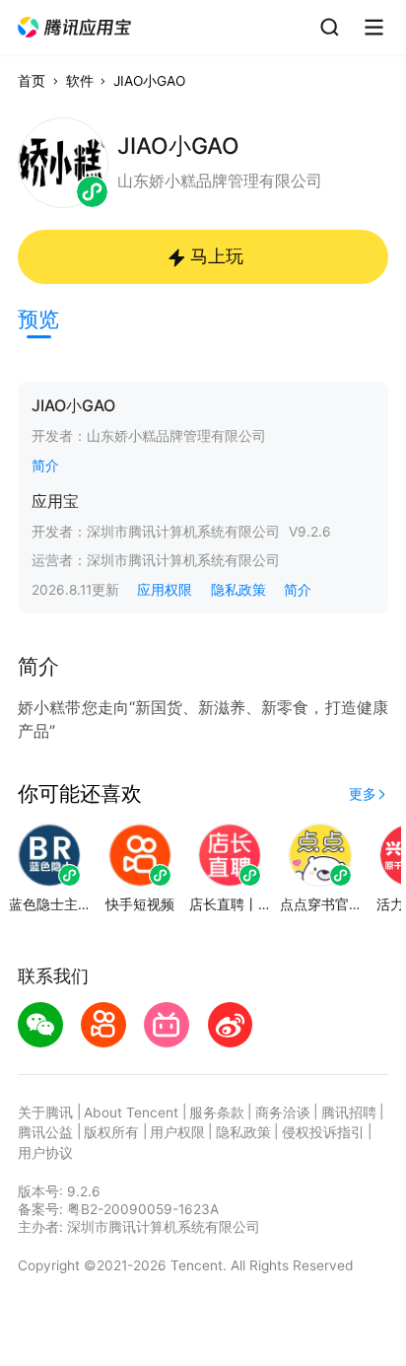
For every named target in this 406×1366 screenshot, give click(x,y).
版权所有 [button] (111, 1132)
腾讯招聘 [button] (348, 1112)
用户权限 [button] (177, 1132)
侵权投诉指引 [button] (323, 1132)
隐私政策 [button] (238, 590)
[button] (75, 27)
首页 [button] (31, 81)
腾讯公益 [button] (45, 1132)
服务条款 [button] (216, 1112)
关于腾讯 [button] (45, 1112)
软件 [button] (80, 81)
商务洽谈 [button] (282, 1112)
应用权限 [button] (164, 590)
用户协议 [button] (45, 1153)
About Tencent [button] (131, 1112)
